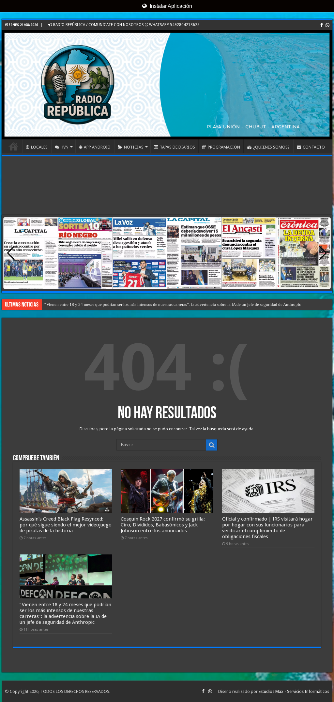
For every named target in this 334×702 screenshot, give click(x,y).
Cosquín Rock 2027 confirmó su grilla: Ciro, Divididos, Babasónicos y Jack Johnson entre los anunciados (163, 525)
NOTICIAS (134, 147)
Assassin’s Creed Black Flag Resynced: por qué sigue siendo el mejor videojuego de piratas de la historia (66, 525)
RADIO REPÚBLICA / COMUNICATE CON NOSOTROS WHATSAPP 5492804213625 (126, 24)
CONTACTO (314, 147)
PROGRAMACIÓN (224, 147)
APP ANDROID (97, 147)
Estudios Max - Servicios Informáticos (294, 691)
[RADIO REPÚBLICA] (167, 84)
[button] (323, 253)
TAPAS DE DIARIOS (177, 147)
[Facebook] (322, 25)
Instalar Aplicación (170, 6)
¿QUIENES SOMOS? (271, 147)
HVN (64, 147)
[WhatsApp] (327, 25)
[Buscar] (211, 445)
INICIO (13, 146)
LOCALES (39, 147)
